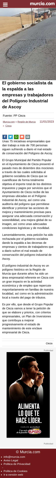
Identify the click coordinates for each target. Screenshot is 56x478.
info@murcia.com (14, 456)
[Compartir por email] (22, 137)
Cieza (49, 343)
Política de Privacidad (17, 463)
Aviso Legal (11, 460)
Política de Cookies (15, 471)
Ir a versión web (13, 474)
